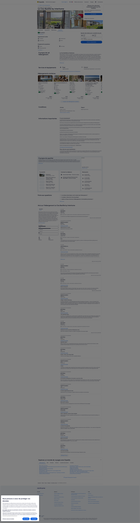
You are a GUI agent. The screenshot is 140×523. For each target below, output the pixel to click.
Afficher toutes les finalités (8, 518)
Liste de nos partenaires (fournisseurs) (10, 515)
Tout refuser (26, 518)
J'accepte (34, 518)
